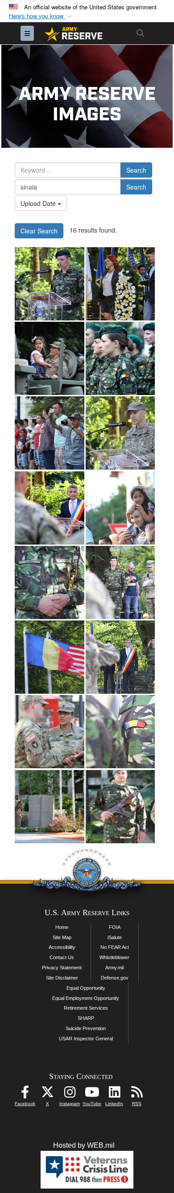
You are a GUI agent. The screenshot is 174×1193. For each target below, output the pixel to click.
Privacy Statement (62, 967)
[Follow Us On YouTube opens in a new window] (92, 1094)
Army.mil (114, 967)
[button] (41, 16)
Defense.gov (114, 977)
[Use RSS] (136, 1094)
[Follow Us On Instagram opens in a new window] (69, 1094)
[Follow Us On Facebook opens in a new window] (25, 1094)
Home (61, 927)
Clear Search (39, 230)
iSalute (115, 937)
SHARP (86, 1018)
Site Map (62, 937)
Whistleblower (114, 957)
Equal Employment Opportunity (85, 998)
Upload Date (39, 203)
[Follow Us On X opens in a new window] (47, 1094)
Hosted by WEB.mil (84, 1145)
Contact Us (62, 957)
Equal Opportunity (85, 988)
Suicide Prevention (86, 1028)
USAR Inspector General (86, 1038)
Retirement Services (86, 1008)
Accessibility (62, 947)
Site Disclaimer (62, 977)
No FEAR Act (114, 947)
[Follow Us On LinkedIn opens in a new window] (114, 1094)
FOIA (114, 927)
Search (136, 170)
